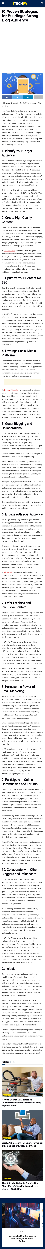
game (22, 1232)
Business (6, 1095)
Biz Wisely (8, 572)
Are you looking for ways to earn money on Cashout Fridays (22, 1238)
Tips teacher (9, 250)
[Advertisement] (22, 48)
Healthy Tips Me (11, 390)
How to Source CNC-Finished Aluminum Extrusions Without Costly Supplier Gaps (21, 1102)
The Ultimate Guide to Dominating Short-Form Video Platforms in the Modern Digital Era (20, 1186)
